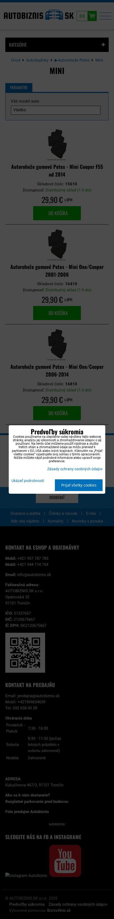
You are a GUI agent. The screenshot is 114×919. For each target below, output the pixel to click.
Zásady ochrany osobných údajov (75, 469)
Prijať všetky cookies (79, 485)
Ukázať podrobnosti (27, 481)
